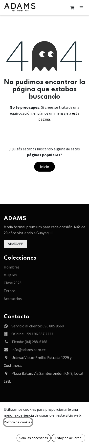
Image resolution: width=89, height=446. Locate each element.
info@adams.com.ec (28, 349)
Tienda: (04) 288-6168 (29, 341)
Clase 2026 (13, 282)
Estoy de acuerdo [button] (68, 438)
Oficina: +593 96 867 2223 (32, 333)
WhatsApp (15, 243)
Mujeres (10, 274)
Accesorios (13, 298)
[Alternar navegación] (82, 7)
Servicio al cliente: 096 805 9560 (37, 325)
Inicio (44, 166)
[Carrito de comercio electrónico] (72, 7)
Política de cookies (18, 422)
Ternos (10, 290)
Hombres (12, 267)
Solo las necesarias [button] (33, 438)
